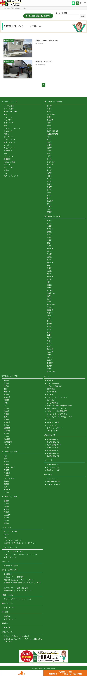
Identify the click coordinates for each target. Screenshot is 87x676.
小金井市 (50, 315)
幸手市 (49, 106)
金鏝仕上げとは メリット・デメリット (18, 590)
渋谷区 (49, 268)
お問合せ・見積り (53, 422)
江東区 (49, 257)
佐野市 (6, 520)
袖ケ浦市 (7, 439)
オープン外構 (9, 106)
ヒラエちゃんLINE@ (54, 386)
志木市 (49, 190)
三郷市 (49, 176)
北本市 (49, 142)
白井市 (6, 394)
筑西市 (6, 484)
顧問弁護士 (51, 389)
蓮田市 (49, 125)
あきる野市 (51, 371)
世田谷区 (50, 248)
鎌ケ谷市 (7, 397)
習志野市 (7, 422)
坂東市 (6, 475)
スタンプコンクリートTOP (13, 551)
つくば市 (7, 473)
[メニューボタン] (85, 3)
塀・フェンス (9, 137)
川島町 (49, 173)
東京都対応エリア (53, 442)
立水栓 (6, 170)
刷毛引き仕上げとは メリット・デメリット (19, 580)
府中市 (49, 324)
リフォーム (8, 117)
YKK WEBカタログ (54, 481)
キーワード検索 (61, 13)
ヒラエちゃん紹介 (53, 383)
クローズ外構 (9, 109)
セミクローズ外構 (10, 111)
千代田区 (50, 262)
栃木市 (6, 501)
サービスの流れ (52, 403)
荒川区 (49, 223)
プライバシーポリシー (55, 428)
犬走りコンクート (10, 619)
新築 (5, 114)
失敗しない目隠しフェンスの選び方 (16, 636)
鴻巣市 (49, 153)
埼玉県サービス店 (53, 467)
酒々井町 (7, 445)
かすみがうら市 (9, 467)
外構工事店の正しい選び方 (56, 408)
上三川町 (7, 515)
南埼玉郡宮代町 (52, 131)
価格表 (6, 535)
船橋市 (6, 417)
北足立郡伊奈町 (52, 134)
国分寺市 (50, 313)
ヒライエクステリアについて (57, 397)
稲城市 (49, 335)
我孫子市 (7, 392)
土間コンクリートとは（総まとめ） (16, 588)
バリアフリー (9, 167)
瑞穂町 (49, 360)
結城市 (6, 481)
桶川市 (49, 139)
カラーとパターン (10, 557)
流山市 (6, 383)
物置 (5, 153)
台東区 (49, 254)
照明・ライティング (11, 176)
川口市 (49, 137)
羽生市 (49, 159)
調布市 (49, 327)
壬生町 (6, 512)
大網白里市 (8, 442)
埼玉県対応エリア (53, 439)
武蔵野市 (50, 310)
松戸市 (6, 386)
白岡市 (49, 123)
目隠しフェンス (9, 139)
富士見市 (50, 201)
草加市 (49, 148)
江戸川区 (50, 229)
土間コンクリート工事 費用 (14, 577)
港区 (48, 265)
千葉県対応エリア (53, 450)
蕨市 (48, 198)
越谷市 (49, 145)
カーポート (8, 145)
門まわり (7, 134)
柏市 (5, 389)
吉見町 (49, 167)
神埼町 (6, 411)
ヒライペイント (52, 479)
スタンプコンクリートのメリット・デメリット (20, 554)
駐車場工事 (8, 151)
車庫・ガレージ (9, 142)
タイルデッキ (9, 123)
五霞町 (6, 462)
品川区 (49, 279)
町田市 (49, 338)
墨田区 (49, 251)
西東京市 (50, 307)
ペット (6, 173)
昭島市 (49, 296)
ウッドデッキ (9, 120)
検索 (82, 16)
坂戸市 (49, 195)
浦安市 (6, 400)
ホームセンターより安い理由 (57, 414)
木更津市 (7, 431)
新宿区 (49, 234)
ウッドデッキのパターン (13, 540)
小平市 (49, 301)
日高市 (49, 209)
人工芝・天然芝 (9, 162)
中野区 (49, 243)
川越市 (49, 151)
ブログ (49, 419)
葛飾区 (49, 285)
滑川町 (49, 170)
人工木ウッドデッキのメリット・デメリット (20, 543)
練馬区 (49, 226)
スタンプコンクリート (12, 128)
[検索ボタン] (81, 3)
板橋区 (49, 232)
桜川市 (6, 487)
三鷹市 (49, 318)
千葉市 (6, 414)
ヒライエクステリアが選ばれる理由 (59, 405)
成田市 (6, 408)
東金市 (6, 433)
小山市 (6, 506)
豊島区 (49, 237)
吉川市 (49, 178)
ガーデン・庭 (9, 156)
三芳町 (49, 212)
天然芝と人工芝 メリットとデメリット (18, 599)
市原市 (6, 436)
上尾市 (49, 117)
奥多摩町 (50, 363)
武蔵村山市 (51, 293)
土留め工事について (11, 566)
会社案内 (50, 380)
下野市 (6, 504)
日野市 (49, 355)
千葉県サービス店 (53, 470)
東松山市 (50, 164)
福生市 (49, 346)
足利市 (6, 517)
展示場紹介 (51, 400)
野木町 (6, 509)
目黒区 (49, 271)
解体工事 (7, 627)
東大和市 (50, 290)
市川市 (6, 419)
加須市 (49, 111)
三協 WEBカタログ (53, 484)
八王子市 (50, 352)
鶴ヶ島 (49, 181)
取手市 (6, 464)
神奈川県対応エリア (54, 445)
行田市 (49, 156)
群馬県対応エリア (53, 456)
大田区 (49, 274)
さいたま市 (51, 114)
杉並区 (49, 240)
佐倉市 (6, 425)
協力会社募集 (51, 392)
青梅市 (49, 341)
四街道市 (7, 428)
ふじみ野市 (51, 162)
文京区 (49, 246)
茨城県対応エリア (53, 448)
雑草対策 (7, 159)
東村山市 (50, 349)
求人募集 (50, 394)
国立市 (49, 321)
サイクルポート (9, 148)
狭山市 (49, 204)
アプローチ (8, 131)
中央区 (49, 260)
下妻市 (6, 492)
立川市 (49, 299)
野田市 (6, 380)
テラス (6, 125)
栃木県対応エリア (53, 453)
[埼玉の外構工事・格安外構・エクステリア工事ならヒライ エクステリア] (10, 3)
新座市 (49, 206)
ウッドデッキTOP (10, 532)
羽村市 (49, 343)
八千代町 (7, 489)
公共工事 (7, 164)
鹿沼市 (6, 523)
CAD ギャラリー (53, 431)
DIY (5, 537)
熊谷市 (49, 187)
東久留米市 (51, 304)
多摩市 (49, 332)
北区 (48, 282)
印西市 (6, 403)
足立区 (49, 221)
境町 (5, 456)
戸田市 (49, 192)
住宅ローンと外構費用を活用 (57, 411)
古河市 (6, 459)
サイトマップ (51, 425)
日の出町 (50, 357)
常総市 (6, 470)
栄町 (5, 405)
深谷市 (49, 184)
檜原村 (49, 366)
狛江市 (49, 329)
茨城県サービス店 (53, 465)
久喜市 (49, 109)
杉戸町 (49, 128)
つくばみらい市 (9, 478)
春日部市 (50, 120)
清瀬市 (49, 288)
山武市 (6, 447)
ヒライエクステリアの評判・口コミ (59, 417)
